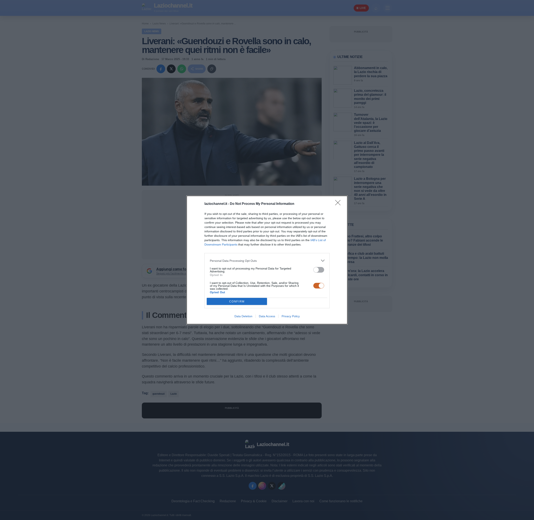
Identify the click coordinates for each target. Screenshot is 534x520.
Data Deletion (243, 316)
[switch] (318, 270)
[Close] (339, 204)
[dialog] (267, 260)
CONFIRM (237, 301)
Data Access (267, 316)
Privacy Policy (291, 316)
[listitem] (267, 260)
